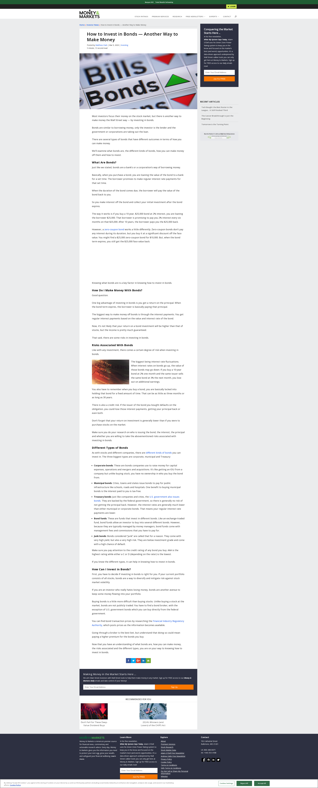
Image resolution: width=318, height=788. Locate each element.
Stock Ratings (141, 16)
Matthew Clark (101, 45)
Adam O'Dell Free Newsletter (172, 753)
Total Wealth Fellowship (164, 2)
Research (177, 16)
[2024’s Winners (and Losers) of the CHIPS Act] (153, 711)
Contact (227, 16)
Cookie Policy (166, 762)
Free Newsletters (194, 16)
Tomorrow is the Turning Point (215, 124)
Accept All (262, 783)
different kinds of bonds (159, 452)
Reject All (244, 783)
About (163, 741)
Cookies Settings (226, 783)
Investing (124, 45)
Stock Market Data (168, 750)
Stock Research (167, 747)
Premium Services (160, 16)
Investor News (93, 25)
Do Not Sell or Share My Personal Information (174, 772)
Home (82, 25)
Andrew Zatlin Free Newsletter (173, 756)
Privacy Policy (166, 759)
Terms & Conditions (169, 765)
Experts (213, 16)
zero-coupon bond (114, 229)
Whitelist (164, 776)
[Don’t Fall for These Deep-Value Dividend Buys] (94, 711)
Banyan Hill (149, 2)
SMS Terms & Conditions (171, 768)
